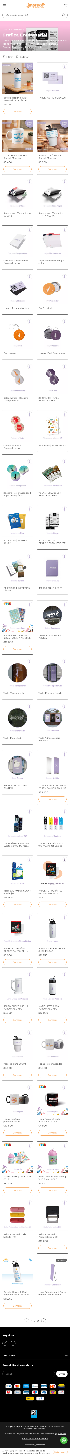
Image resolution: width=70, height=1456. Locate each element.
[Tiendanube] (35, 1445)
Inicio (4, 29)
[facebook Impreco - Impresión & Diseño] (13, 1343)
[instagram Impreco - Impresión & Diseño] (4, 1343)
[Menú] (4, 6)
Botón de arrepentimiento (35, 1438)
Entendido (60, 1452)
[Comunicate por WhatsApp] (64, 1440)
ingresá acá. (60, 1434)
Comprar (17, 649)
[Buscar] (63, 15)
